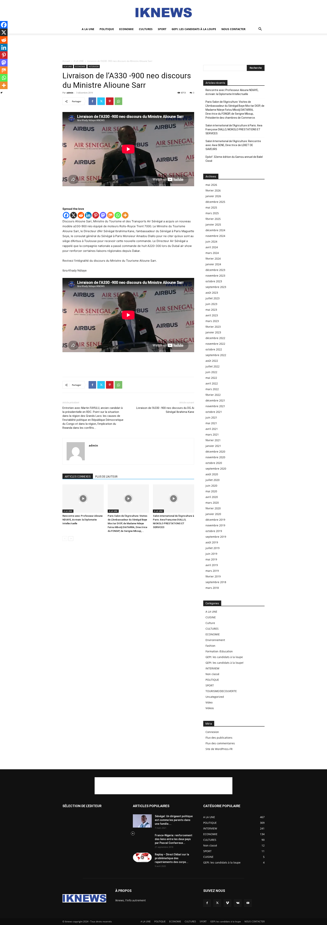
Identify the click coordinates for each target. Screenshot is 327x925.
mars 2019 (212, 571)
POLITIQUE (107, 29)
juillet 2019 (213, 548)
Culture (210, 623)
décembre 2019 (215, 519)
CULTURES (146, 29)
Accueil (66, 61)
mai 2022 (211, 378)
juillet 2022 (213, 366)
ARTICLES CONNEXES (78, 476)
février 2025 (213, 219)
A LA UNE (88, 29)
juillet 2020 (213, 480)
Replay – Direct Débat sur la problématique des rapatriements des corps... (172, 858)
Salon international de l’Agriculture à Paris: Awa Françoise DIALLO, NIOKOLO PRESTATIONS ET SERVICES (234, 129)
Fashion (210, 645)
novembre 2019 (215, 525)
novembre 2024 (215, 236)
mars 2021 (212, 434)
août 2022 (212, 361)
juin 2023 (211, 304)
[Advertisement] (163, 46)
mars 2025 (212, 213)
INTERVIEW (94, 66)
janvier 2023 (213, 332)
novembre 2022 (215, 343)
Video (209, 702)
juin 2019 (211, 553)
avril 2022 (212, 383)
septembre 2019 (216, 536)
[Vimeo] (227, 903)
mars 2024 (212, 253)
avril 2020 (212, 497)
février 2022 (213, 395)
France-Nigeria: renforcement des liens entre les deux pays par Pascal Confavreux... (173, 839)
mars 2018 (212, 588)
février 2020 (213, 508)
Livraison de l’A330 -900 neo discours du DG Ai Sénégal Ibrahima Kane (165, 410)
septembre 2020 (216, 468)
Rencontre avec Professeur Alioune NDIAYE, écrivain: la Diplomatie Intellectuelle (82, 519)
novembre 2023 (215, 275)
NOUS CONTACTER (233, 29)
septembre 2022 (216, 355)
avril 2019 (212, 565)
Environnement (215, 640)
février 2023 (213, 326)
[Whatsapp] (117, 215)
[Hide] (1, 92)
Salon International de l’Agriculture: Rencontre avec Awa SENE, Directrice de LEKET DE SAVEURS (233, 145)
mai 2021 (211, 423)
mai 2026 (211, 185)
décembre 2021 (215, 400)
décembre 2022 (215, 338)
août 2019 (212, 542)
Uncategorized (215, 697)
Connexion (212, 732)
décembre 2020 (215, 451)
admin (70, 92)
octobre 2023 (214, 281)
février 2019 (213, 576)
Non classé (212, 674)
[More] (125, 215)
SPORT (162, 29)
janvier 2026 (213, 196)
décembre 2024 (215, 230)
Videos (210, 708)
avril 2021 (212, 429)
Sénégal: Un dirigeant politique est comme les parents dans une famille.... (174, 820)
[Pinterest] (110, 101)
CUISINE (211, 617)
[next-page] (71, 538)
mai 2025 (211, 207)
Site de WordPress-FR (219, 749)
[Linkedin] (88, 215)
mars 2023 (212, 321)
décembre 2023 (215, 270)
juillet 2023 (213, 298)
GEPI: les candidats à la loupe (194, 29)
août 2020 (212, 474)
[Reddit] (81, 215)
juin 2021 (211, 417)
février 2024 (213, 258)
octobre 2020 (214, 463)
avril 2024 (212, 247)
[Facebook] (92, 101)
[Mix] (110, 215)
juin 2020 (211, 485)
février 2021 (213, 440)
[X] (73, 215)
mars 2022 (212, 389)
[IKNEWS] (163, 12)
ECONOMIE (126, 29)
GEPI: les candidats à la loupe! (225, 662)
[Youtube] (248, 903)
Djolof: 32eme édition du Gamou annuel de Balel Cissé (234, 158)
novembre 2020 (215, 457)
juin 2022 (211, 372)
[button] (260, 29)
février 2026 (213, 190)
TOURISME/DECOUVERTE (221, 691)
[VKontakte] (237, 903)
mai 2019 (211, 559)
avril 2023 (212, 315)
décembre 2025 (215, 202)
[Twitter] (101, 101)
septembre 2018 (216, 582)
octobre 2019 (214, 531)
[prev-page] (64, 538)
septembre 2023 (216, 287)
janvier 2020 (213, 514)
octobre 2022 (214, 349)
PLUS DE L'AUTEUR (106, 476)
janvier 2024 (213, 264)
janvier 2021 (213, 446)
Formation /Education (219, 651)
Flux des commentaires (220, 743)
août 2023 (212, 292)
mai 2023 (211, 309)
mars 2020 (212, 502)
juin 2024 (211, 241)
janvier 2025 (213, 224)
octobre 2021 (214, 412)
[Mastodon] (103, 215)
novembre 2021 (215, 406)
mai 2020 (211, 491)
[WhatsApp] (118, 101)
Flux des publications (219, 737)
